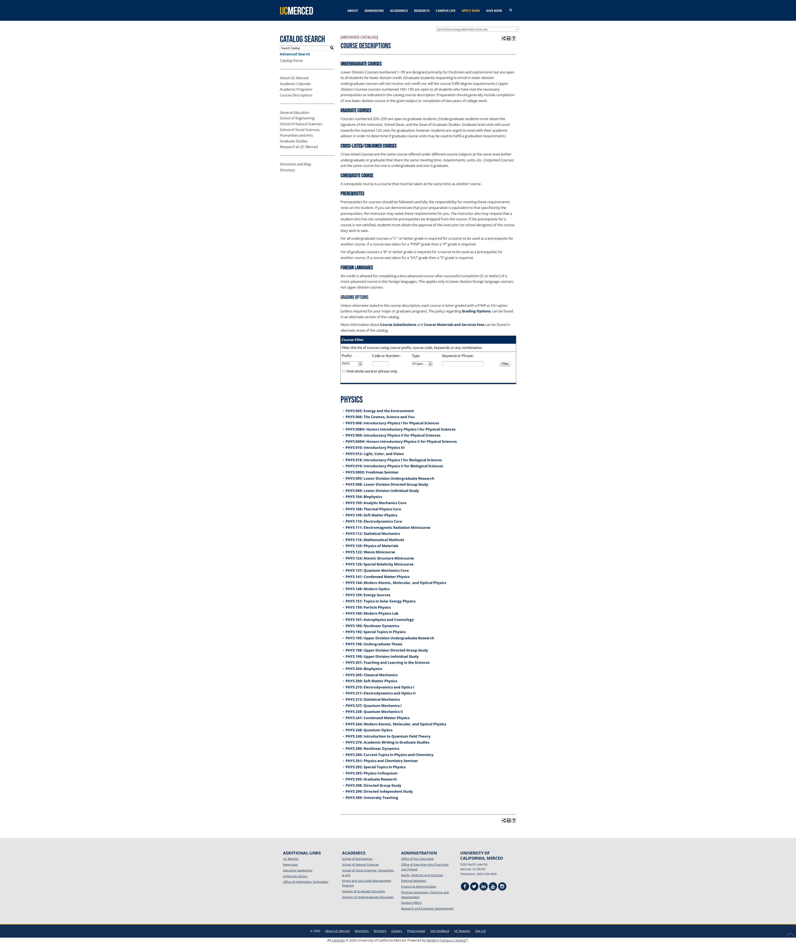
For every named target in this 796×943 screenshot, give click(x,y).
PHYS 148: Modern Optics (368, 588)
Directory (287, 169)
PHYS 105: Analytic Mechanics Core (376, 502)
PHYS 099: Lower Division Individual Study (382, 490)
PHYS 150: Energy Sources (368, 594)
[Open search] (510, 10)
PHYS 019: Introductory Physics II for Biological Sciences (394, 466)
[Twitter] (474, 887)
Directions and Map (295, 164)
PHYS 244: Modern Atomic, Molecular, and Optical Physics (396, 724)
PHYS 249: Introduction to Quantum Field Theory (388, 736)
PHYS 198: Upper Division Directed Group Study (387, 650)
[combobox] (477, 29)
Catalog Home (291, 60)
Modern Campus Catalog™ (447, 940)
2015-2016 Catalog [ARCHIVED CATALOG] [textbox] (462, 29)
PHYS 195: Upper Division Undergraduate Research (390, 638)
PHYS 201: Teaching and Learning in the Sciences (388, 662)
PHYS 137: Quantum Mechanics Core (377, 570)
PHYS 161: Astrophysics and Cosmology (380, 619)
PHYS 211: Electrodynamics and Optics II (381, 693)
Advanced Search (295, 54)
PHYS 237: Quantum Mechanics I (374, 705)
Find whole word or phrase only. (372, 371)
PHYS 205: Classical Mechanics (372, 674)
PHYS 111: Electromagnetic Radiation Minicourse (388, 527)
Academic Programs (296, 89)
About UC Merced (294, 77)
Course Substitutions (398, 324)
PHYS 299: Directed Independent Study (379, 791)
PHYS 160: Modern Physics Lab (372, 613)
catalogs (338, 940)
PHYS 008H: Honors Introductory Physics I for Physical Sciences (400, 429)
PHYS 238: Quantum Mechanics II (374, 711)
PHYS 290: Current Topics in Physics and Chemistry (389, 754)
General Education (294, 112)
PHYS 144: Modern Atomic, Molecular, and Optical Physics (396, 582)
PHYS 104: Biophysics (364, 496)
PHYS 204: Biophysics (364, 668)
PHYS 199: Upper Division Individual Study (382, 656)
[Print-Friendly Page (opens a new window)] (509, 38)
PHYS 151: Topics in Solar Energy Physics (380, 601)
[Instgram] (502, 887)
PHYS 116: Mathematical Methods (375, 539)
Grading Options (476, 311)
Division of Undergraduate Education (367, 897)
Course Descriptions (296, 95)
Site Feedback (439, 931)
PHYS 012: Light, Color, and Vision (375, 453)
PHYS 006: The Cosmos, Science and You (380, 416)
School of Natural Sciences (301, 123)
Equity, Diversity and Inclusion (422, 875)
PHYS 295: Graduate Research (371, 779)
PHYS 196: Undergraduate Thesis (374, 644)
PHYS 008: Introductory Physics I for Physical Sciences (392, 423)
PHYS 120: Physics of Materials (372, 545)
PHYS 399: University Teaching (372, 797)
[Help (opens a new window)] (514, 38)
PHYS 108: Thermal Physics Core (373, 509)
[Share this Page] (504, 38)
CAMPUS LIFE (445, 10)
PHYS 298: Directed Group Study (373, 785)
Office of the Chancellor (417, 859)
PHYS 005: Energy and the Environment (380, 410)
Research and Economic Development (427, 908)
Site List (480, 931)
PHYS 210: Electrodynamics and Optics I (380, 687)
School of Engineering (297, 118)
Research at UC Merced (299, 146)
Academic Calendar (295, 83)
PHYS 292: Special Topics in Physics (376, 767)
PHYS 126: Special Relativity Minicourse (380, 564)
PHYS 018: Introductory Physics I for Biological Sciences (394, 460)
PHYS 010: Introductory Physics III (375, 447)
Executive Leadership (297, 870)
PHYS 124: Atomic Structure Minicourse (380, 558)
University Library (295, 876)
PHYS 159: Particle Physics (368, 607)
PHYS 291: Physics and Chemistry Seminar (382, 760)
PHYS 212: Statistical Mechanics (373, 699)
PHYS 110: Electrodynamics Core (374, 521)
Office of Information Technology (305, 882)
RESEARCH (422, 10)
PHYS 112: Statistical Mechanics (373, 533)
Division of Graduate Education (363, 891)
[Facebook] (465, 887)
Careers (396, 931)
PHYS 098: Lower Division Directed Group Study (387, 484)
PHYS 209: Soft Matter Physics (371, 680)
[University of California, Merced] (296, 10)
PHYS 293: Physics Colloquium (372, 773)
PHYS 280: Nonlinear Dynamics (372, 748)
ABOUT (352, 10)
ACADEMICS (399, 10)
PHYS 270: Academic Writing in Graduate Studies (387, 742)
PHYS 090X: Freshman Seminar (372, 472)
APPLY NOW (471, 10)
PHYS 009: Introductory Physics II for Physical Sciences (393, 435)
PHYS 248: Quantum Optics (369, 730)
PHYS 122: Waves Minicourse (370, 552)
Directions (362, 931)
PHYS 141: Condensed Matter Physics (378, 576)
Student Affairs (411, 903)
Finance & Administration (418, 886)
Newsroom (290, 865)
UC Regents (462, 931)
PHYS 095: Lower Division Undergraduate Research (390, 478)
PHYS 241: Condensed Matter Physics (378, 717)
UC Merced (290, 859)
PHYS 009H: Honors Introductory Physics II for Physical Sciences (401, 441)
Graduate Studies (294, 141)
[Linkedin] (483, 887)
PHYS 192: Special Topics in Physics (376, 631)
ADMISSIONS (374, 10)
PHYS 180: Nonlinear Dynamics (372, 625)
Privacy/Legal (416, 931)
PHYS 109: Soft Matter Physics (371, 515)
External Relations (413, 881)
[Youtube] (493, 887)
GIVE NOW (494, 10)
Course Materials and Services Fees (454, 324)
